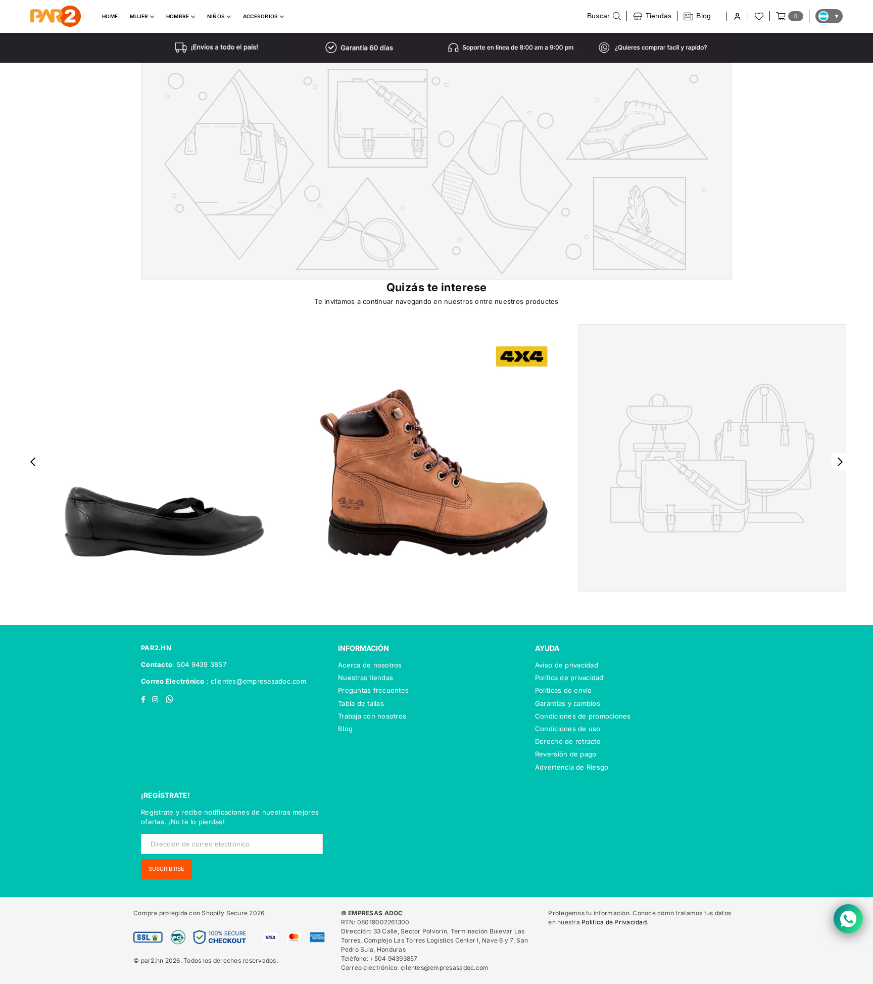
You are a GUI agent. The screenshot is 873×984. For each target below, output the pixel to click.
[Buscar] (604, 16)
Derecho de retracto (568, 741)
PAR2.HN (156, 648)
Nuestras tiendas (365, 678)
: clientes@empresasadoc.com (255, 681)
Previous (33, 462)
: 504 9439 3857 (199, 664)
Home (110, 16)
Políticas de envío (563, 690)
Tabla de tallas (361, 703)
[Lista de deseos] (758, 16)
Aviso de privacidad (566, 665)
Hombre (178, 16)
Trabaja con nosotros (372, 716)
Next (840, 462)
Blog (345, 729)
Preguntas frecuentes (373, 690)
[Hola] (737, 16)
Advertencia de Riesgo (571, 767)
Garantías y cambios (567, 703)
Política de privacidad (569, 678)
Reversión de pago (565, 754)
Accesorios (261, 16)
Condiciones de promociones (583, 716)
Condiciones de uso (568, 729)
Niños (217, 16)
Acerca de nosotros (370, 665)
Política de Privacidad (614, 922)
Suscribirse (166, 868)
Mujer (140, 16)
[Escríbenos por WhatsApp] (848, 918)
